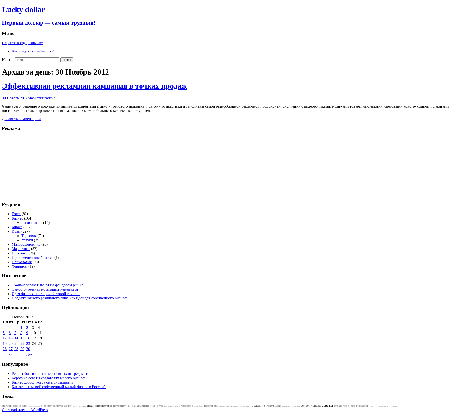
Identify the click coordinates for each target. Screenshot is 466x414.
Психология (22, 262)
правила (244, 406)
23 (28, 343)
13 (11, 338)
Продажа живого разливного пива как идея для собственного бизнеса (70, 298)
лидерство (187, 405)
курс (177, 406)
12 (5, 338)
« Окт (7, 354)
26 (5, 349)
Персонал (20, 253)
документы (79, 405)
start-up (7, 405)
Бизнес (17, 218)
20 (11, 343)
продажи (256, 405)
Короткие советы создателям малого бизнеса (49, 378)
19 (5, 343)
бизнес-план (20, 405)
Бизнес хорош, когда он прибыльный (42, 382)
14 (16, 338)
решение (286, 406)
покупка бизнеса (229, 405)
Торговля (29, 236)
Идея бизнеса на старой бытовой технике (46, 294)
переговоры (211, 405)
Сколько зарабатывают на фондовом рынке (47, 285)
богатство (34, 406)
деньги (68, 405)
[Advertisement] (32, 165)
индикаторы (103, 405)
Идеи (16, 231)
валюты (58, 405)
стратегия (340, 405)
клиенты (157, 405)
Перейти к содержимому (22, 43)
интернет (119, 405)
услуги (373, 405)
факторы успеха (387, 405)
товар (351, 405)
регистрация (272, 405)
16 (28, 338)
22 (22, 343)
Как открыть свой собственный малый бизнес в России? (59, 387)
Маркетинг (37, 98)
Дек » (30, 354)
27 (11, 349)
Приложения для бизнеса (32, 257)
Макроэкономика (26, 244)
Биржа (17, 227)
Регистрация (31, 222)
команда (169, 405)
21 (16, 343)
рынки (296, 405)
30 (28, 349)
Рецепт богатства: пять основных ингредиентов (51, 374)
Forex (16, 214)
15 (22, 338)
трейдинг (362, 405)
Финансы (19, 266)
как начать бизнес (139, 405)
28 (16, 349)
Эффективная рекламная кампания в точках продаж (94, 86)
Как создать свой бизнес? (33, 51)
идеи (90, 405)
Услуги (27, 240)
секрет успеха (311, 405)
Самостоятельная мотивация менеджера (45, 289)
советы (327, 405)
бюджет (46, 405)
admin (51, 98)
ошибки (198, 406)
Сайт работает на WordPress (25, 410)
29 (22, 349)
